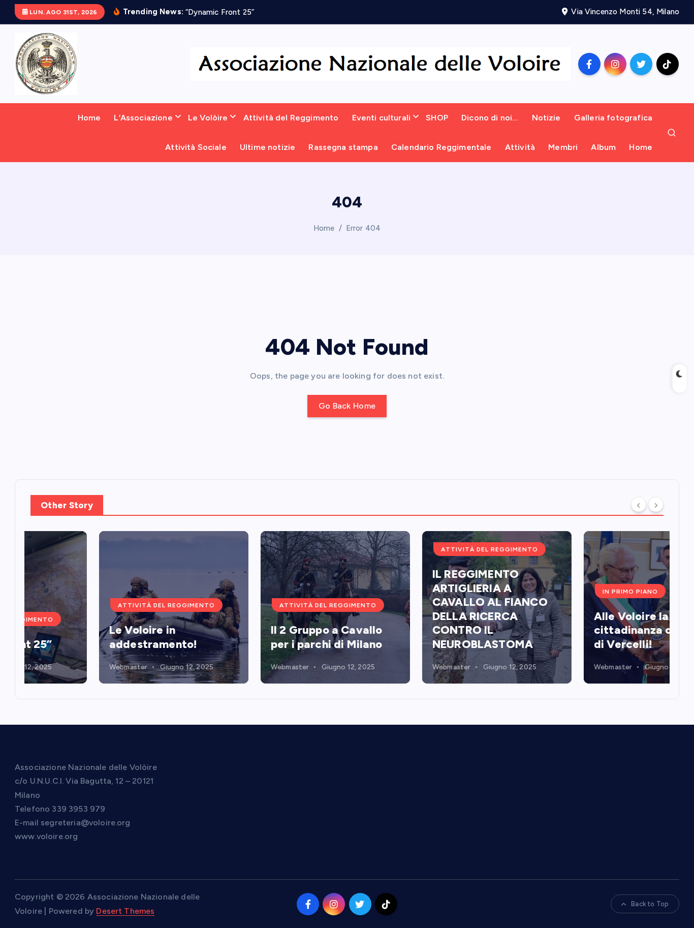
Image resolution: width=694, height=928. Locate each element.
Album (603, 147)
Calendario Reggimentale (441, 147)
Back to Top (650, 904)
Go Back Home (347, 406)
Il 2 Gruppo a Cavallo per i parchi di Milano (258, 637)
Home (89, 117)
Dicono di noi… (489, 117)
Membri (563, 147)
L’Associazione (143, 117)
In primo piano (561, 591)
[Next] (656, 504)
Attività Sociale (196, 147)
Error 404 (363, 228)
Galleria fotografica (613, 117)
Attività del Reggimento (291, 117)
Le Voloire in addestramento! (85, 637)
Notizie (546, 117)
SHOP (437, 117)
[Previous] (638, 504)
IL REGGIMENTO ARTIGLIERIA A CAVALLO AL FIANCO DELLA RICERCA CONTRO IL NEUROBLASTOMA (421, 609)
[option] (105, 607)
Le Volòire (208, 117)
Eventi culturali (381, 117)
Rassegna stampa (342, 147)
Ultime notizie (267, 147)
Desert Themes (125, 911)
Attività (520, 147)
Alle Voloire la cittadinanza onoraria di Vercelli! (583, 630)
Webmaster (60, 667)
